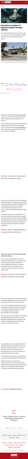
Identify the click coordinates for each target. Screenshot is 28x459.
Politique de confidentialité (14, 447)
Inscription (10, 442)
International (12, 437)
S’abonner (4, 442)
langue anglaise (21, 127)
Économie (9, 435)
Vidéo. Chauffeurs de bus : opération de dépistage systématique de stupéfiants (14, 418)
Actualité (4, 435)
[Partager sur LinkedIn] (25, 84)
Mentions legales (19, 445)
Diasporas (20, 435)
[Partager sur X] (15, 84)
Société (2, 6)
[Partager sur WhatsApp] (19, 84)
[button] (26, 2)
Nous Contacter (22, 442)
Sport (24, 435)
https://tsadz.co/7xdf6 (15, 389)
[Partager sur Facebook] (11, 84)
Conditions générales (10, 445)
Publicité (16, 442)
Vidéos (7, 427)
